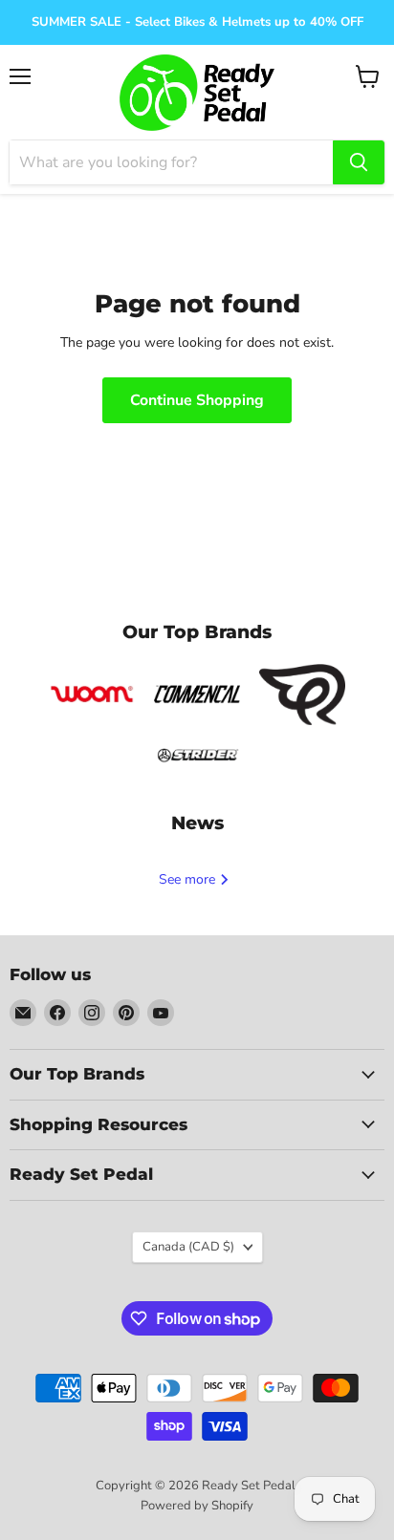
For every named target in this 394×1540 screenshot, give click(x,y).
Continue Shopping (197, 400)
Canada (188, 1246)
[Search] (358, 162)
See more (189, 879)
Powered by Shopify (197, 1505)
